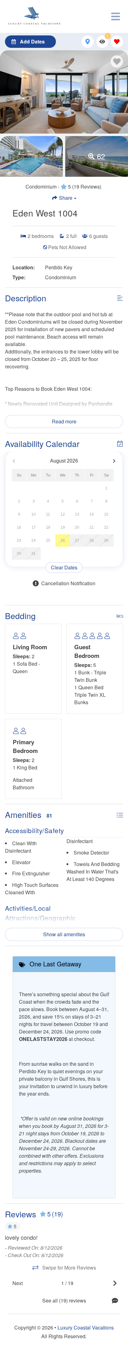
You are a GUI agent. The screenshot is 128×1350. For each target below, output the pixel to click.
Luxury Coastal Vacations (85, 1327)
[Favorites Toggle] (117, 41)
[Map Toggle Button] (87, 41)
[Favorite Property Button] (117, 61)
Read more (64, 421)
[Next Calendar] (114, 461)
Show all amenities (64, 934)
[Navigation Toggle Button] (115, 16)
